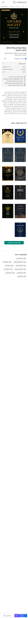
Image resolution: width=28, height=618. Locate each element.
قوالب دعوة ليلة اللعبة (21, 266)
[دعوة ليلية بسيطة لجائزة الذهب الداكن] (7, 192)
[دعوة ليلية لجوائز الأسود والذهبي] (20, 173)
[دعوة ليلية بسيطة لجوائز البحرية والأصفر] (20, 230)
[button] (7, 615)
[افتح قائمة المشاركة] (5, 58)
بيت (26, 6)
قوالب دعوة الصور (22, 276)
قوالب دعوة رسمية (7, 262)
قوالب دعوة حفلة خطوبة (20, 269)
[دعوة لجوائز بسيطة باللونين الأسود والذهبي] (7, 136)
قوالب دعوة (18, 6)
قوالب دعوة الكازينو (21, 273)
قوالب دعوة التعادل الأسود (20, 262)
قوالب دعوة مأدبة (9, 266)
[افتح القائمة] (3, 2)
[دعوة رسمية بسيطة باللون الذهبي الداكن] (7, 155)
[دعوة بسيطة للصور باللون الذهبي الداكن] (20, 155)
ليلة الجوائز (12, 6)
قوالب (23, 6)
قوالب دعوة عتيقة (8, 269)
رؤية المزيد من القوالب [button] (14, 242)
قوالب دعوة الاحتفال (21, 258)
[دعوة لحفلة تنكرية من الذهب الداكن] (7, 173)
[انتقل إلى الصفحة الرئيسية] (20, 2)
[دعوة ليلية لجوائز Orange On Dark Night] (20, 211)
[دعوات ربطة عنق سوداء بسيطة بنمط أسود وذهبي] (20, 192)
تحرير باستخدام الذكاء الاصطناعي (21, 615)
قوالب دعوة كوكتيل (10, 273)
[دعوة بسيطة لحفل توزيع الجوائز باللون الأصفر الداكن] (7, 211)
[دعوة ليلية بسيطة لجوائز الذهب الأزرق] (20, 136)
